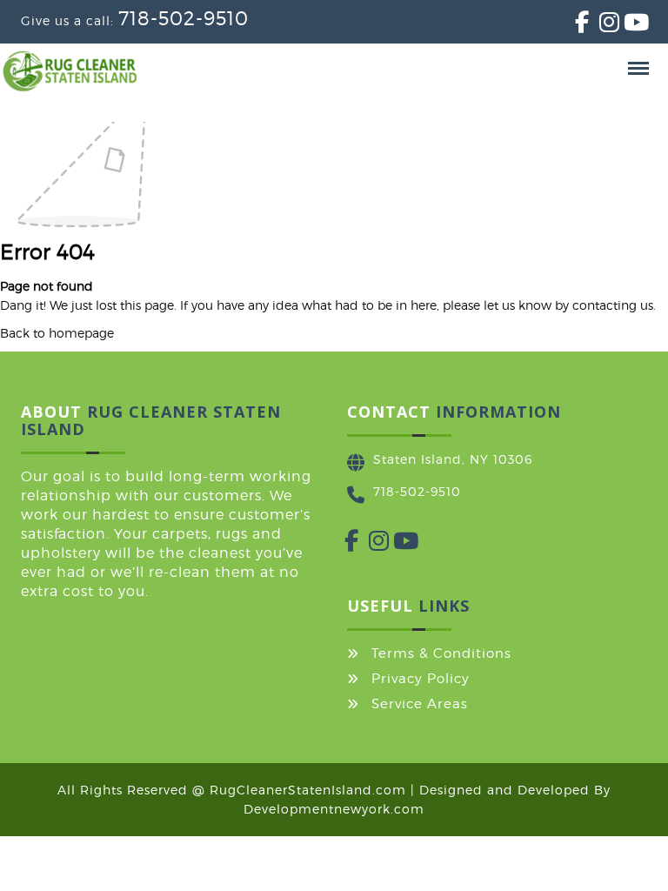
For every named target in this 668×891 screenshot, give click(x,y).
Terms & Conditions (441, 653)
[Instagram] (599, 25)
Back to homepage (57, 332)
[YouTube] (623, 25)
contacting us (612, 305)
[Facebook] (574, 25)
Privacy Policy (420, 679)
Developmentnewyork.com (334, 808)
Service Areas (419, 704)
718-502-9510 (183, 18)
